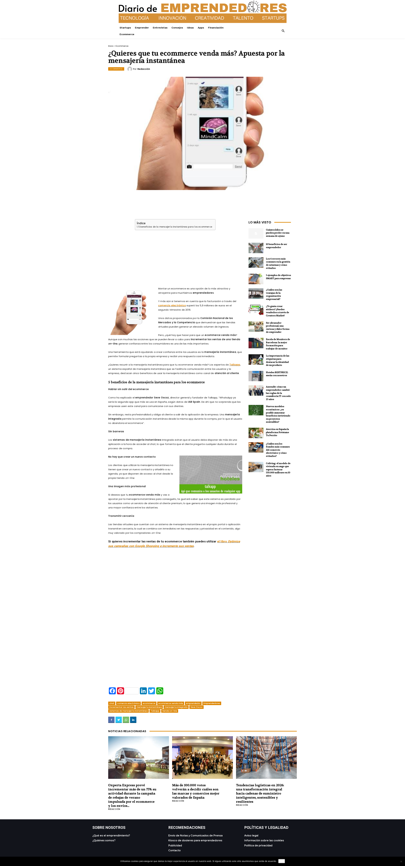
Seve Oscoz (196, 707)
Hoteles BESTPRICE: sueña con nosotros (277, 374)
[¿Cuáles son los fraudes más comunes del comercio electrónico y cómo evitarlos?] (256, 447)
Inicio (111, 45)
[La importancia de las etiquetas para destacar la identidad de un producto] (256, 359)
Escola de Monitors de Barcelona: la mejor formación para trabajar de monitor (278, 344)
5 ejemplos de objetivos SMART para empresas (278, 277)
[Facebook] (111, 720)
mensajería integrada (176, 707)
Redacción (143, 69)
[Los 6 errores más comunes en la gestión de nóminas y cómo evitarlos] (256, 262)
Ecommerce (122, 45)
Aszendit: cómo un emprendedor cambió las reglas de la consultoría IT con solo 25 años (278, 392)
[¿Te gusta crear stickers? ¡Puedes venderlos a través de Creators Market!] (256, 310)
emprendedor (193, 703)
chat (111, 703)
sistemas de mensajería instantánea (128, 710)
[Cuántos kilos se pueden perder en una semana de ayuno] (256, 233)
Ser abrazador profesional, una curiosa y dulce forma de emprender (277, 327)
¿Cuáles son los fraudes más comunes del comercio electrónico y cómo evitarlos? (278, 449)
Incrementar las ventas (121, 707)
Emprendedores (211, 703)
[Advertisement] (175, 254)
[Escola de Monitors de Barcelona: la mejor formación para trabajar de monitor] (256, 343)
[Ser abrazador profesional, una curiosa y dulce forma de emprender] (256, 326)
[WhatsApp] (126, 720)
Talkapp (234, 364)
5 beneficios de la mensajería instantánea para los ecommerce (175, 226)
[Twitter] (118, 720)
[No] (401, 861)
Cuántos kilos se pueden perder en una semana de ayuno (277, 232)
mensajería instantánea (149, 707)
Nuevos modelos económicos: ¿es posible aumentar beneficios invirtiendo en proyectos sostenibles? (278, 414)
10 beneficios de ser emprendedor (276, 246)
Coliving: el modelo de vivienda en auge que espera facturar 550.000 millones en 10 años (278, 469)
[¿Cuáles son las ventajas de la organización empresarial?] (256, 293)
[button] (283, 31)
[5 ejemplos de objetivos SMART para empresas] (256, 279)
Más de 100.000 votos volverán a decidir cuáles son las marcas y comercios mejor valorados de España (195, 791)
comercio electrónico (172, 305)
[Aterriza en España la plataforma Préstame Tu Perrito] (256, 433)
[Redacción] (130, 69)
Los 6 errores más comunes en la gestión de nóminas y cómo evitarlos (278, 263)
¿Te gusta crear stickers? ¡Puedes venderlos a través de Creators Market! (277, 311)
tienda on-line (169, 710)
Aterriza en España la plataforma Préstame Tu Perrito (277, 432)
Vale (282, 861)
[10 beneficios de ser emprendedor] (256, 248)
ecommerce (149, 703)
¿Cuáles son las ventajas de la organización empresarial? (274, 294)
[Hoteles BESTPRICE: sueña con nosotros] (256, 376)
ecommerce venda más (170, 703)
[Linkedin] (133, 720)
